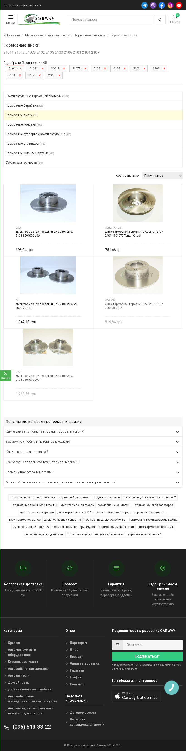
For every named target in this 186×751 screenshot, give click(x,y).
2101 (12, 75)
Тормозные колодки (25, 124)
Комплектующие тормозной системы (37, 96)
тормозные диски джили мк (44, 534)
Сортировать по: (128, 175)
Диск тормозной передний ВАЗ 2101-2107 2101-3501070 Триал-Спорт (134, 233)
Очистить (15, 68)
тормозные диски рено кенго (104, 519)
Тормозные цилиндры (26, 143)
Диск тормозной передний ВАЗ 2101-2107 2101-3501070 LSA (44, 233)
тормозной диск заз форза (154, 505)
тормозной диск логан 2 (114, 505)
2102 (97, 68)
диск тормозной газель (77, 505)
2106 (156, 68)
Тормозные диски (22, 115)
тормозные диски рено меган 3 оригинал (95, 534)
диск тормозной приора (37, 512)
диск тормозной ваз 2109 (31, 527)
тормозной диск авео (74, 497)
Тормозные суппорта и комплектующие (38, 134)
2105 (116, 68)
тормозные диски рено (150, 512)
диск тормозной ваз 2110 (75, 512)
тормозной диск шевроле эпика (32, 497)
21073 (76, 68)
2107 (51, 75)
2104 (31, 75)
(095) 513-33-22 (31, 727)
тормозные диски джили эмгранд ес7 (149, 497)
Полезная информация (21, 5)
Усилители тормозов (24, 162)
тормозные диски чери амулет (73, 527)
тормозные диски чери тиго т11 (35, 505)
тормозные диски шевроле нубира (153, 519)
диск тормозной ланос (25, 519)
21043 (55, 68)
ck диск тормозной (106, 497)
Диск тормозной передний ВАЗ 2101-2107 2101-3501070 (134, 305)
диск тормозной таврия (113, 512)
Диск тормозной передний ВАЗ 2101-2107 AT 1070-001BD (47, 305)
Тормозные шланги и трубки (30, 153)
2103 (136, 68)
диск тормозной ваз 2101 (155, 527)
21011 (34, 68)
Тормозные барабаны (25, 105)
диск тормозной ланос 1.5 (62, 519)
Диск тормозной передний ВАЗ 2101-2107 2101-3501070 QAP (44, 377)
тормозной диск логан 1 (145, 534)
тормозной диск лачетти (116, 527)
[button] (136, 696)
